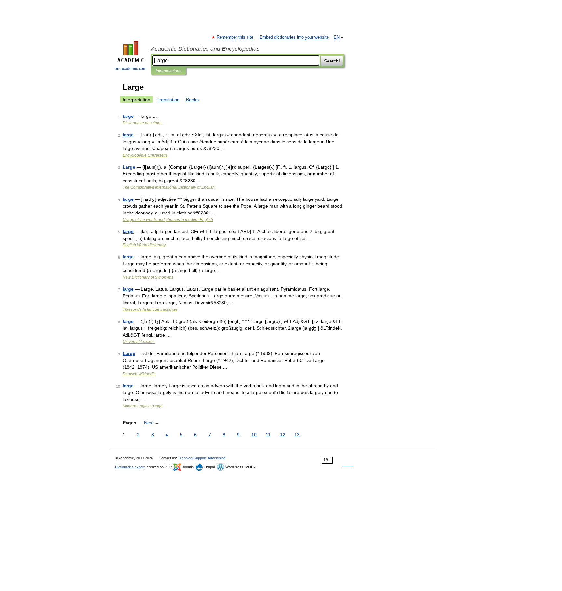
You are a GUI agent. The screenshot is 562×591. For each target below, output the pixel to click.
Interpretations (168, 71)
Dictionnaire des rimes (142, 123)
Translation (168, 99)
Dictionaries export (130, 467)
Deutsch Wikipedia (139, 374)
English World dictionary (144, 245)
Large (129, 167)
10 (254, 434)
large (128, 116)
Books (192, 99)
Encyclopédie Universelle (145, 155)
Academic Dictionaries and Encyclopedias (205, 49)
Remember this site (235, 37)
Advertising (216, 458)
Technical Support (192, 458)
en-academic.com (130, 68)
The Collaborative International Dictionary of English (169, 187)
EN (337, 37)
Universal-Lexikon (139, 341)
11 (268, 434)
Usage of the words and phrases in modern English (168, 219)
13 (297, 434)
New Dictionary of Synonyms (148, 277)
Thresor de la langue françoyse (150, 309)
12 (282, 434)
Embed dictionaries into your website (294, 37)
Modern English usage (143, 406)
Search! (332, 60)
